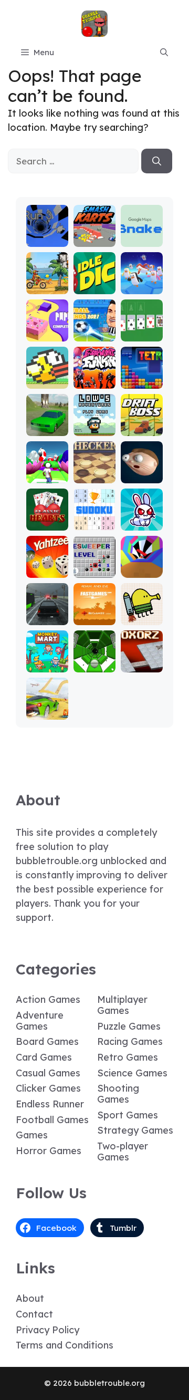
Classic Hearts (47, 518)
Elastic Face (141, 471)
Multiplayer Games (122, 1005)
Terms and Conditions (64, 1345)
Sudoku (94, 523)
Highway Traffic (47, 613)
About (30, 1298)
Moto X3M (47, 282)
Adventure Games (40, 1020)
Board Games (47, 1041)
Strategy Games (135, 1130)
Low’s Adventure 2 (94, 419)
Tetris (141, 381)
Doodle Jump (141, 613)
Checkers (94, 471)
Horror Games (48, 1151)
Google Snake (141, 234)
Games (32, 1135)
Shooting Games (118, 1093)
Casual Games (48, 1073)
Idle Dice (94, 282)
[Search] (156, 161)
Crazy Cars (47, 707)
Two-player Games (122, 1151)
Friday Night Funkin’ (94, 371)
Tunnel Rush (141, 565)
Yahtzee (47, 570)
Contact (34, 1314)
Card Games (44, 1057)
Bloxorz (142, 665)
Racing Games (130, 1041)
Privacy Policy (47, 1330)
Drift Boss (141, 423)
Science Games (132, 1073)
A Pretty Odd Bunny (141, 513)
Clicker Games (48, 1088)
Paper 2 (47, 334)
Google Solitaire (141, 329)
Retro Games (127, 1057)
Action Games (48, 999)
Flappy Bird (47, 376)
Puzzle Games (129, 1026)
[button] (164, 52)
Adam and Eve (94, 613)
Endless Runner (50, 1104)
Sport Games (127, 1115)
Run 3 (47, 239)
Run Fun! (47, 476)
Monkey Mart (47, 660)
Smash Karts (94, 234)
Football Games (52, 1120)
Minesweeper (94, 565)
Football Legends (94, 329)
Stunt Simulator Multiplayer (47, 409)
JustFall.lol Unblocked (141, 277)
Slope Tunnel (94, 660)
